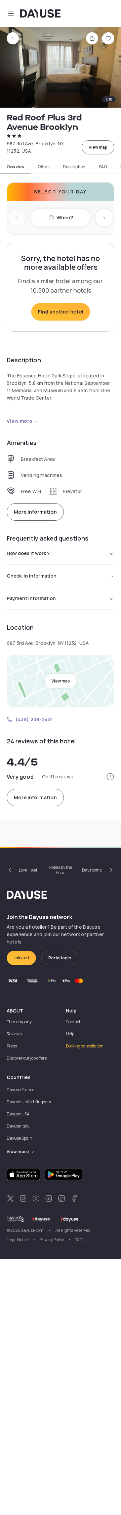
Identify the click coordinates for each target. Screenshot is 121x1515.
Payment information (31, 598)
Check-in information (31, 575)
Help (70, 1034)
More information (35, 511)
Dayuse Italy (18, 1126)
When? (64, 217)
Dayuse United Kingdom (29, 1102)
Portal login (59, 958)
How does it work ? (28, 553)
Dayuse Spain (19, 1138)
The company (19, 1022)
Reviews (14, 1034)
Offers (43, 167)
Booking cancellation (85, 1046)
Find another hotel (60, 311)
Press (12, 1046)
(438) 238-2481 (34, 719)
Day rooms (92, 870)
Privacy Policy (51, 1240)
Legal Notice (18, 1240)
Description (74, 167)
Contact (73, 1022)
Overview (15, 167)
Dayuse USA (18, 1114)
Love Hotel (28, 870)
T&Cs (79, 1240)
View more (20, 421)
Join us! (21, 958)
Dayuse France (20, 1090)
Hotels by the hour (60, 870)
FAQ (103, 167)
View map (98, 147)
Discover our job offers (27, 1058)
